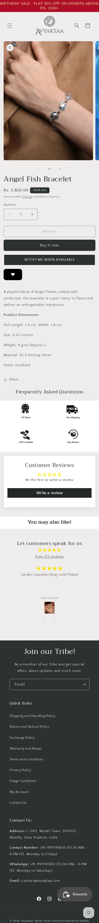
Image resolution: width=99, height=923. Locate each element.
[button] (9, 25)
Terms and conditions (26, 759)
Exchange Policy (22, 738)
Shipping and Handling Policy (33, 716)
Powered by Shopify (76, 920)
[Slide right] (60, 169)
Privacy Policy (20, 770)
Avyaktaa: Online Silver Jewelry (41, 920)
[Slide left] (39, 169)
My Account (19, 792)
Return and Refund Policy (29, 727)
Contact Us (18, 803)
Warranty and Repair (26, 749)
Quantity (10, 204)
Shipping (27, 196)
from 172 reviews (49, 557)
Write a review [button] (49, 493)
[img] (49, 550)
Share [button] (13, 379)
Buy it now (49, 245)
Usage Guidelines (23, 781)
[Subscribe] (84, 684)
